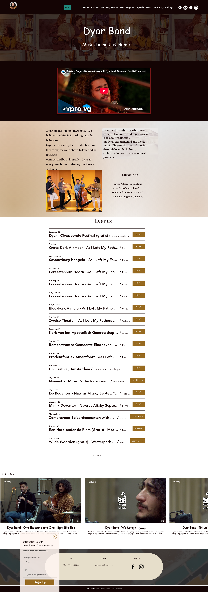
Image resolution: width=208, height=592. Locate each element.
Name (26, 570)
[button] (54, 536)
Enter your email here (32, 557)
